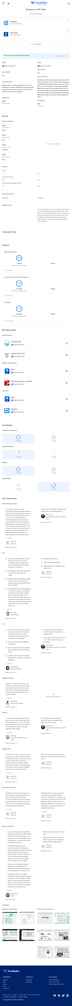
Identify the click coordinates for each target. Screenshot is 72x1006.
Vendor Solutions (53, 980)
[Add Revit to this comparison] (67, 371)
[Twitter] (63, 995)
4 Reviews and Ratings (15, 35)
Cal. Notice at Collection (10, 997)
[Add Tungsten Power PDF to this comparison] (67, 355)
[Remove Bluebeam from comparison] (68, 20)
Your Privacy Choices (34, 995)
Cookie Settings (23, 997)
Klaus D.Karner (49, 514)
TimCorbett (13, 612)
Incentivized (9, 538)
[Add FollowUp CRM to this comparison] (67, 343)
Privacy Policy (23, 995)
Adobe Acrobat (55, 799)
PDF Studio (14, 33)
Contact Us (6, 988)
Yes (48, 56)
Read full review (10, 547)
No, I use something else (59, 56)
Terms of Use (6, 995)
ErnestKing (13, 735)
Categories (29, 980)
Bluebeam (13, 22)
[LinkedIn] (67, 995)
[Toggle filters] (3, 3)
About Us (5, 980)
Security (14, 995)
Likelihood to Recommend (9, 430)
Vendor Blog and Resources (56, 984)
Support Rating (6, 478)
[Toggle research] (9, 3)
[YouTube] (54, 995)
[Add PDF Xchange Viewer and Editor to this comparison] (67, 383)
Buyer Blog (29, 982)
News (4, 986)
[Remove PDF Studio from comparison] (68, 32)
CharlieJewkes (14, 893)
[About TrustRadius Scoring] (3, 66)
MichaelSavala (14, 701)
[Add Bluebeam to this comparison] (67, 411)
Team (4, 982)
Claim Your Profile (54, 982)
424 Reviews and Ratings (16, 23)
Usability (4, 462)
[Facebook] (59, 995)
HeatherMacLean (15, 667)
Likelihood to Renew (8, 446)
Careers (5, 984)
